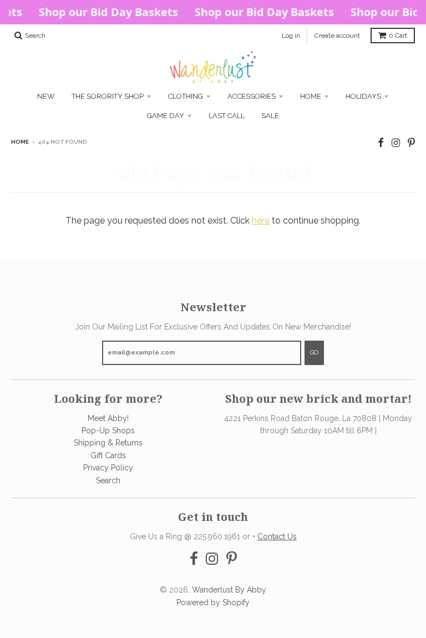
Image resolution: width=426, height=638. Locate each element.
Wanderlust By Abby (229, 589)
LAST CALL (227, 116)
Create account (337, 35)
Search (108, 480)
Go (314, 352)
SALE (270, 116)
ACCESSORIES (251, 96)
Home (310, 96)
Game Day (165, 116)
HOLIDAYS (363, 96)
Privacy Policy (108, 467)
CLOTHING (185, 96)
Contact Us (277, 536)
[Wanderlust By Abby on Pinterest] (411, 143)
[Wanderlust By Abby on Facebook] (381, 143)
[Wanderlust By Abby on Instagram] (396, 143)
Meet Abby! (108, 418)
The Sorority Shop (108, 96)
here (261, 220)
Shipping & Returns (108, 442)
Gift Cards (108, 455)
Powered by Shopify (213, 602)
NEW (46, 96)
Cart (398, 35)
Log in (291, 35)
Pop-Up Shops (108, 430)
